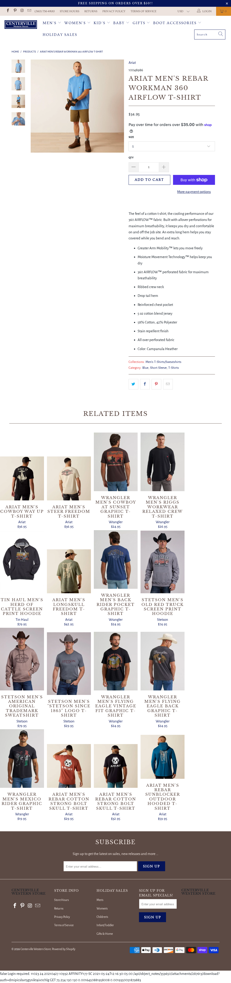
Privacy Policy (113, 11)
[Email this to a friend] (168, 384)
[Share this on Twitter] (133, 384)
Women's (75, 23)
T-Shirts (173, 367)
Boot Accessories (175, 23)
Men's (49, 23)
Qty (131, 157)
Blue (145, 367)
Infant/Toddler (105, 925)
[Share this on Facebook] (145, 384)
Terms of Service (143, 11)
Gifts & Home (105, 933)
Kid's (99, 23)
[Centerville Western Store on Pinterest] (15, 11)
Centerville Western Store (36, 949)
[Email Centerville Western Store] (29, 11)
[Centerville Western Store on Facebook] (8, 11)
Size (131, 137)
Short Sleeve (158, 367)
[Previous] (35, 106)
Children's (102, 917)
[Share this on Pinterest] (156, 384)
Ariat (132, 62)
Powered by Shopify (63, 949)
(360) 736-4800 (45, 11)
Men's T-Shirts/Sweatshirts (163, 362)
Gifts (140, 23)
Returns (90, 11)
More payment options (194, 192)
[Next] (119, 106)
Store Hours (69, 11)
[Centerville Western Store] (21, 25)
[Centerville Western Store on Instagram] (22, 11)
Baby (119, 23)
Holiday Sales (60, 34)
